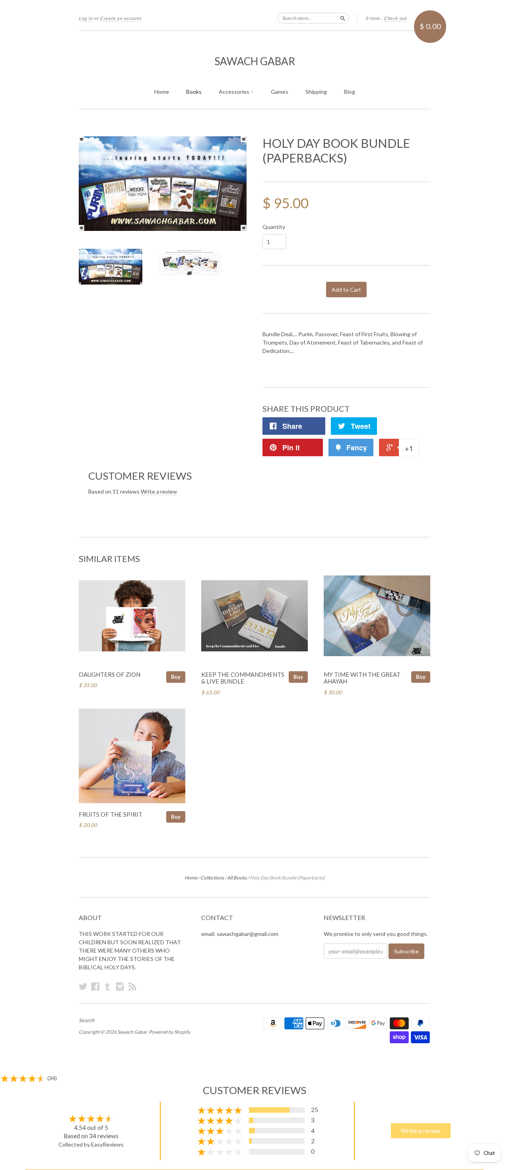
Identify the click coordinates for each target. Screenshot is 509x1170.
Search (86, 1020)
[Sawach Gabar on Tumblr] (107, 986)
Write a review (159, 491)
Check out (395, 18)
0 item (372, 18)
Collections (212, 878)
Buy (176, 677)
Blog (349, 91)
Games (279, 91)
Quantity (273, 227)
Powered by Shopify (169, 1032)
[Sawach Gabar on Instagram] (120, 986)
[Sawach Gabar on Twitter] (83, 986)
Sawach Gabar (254, 61)
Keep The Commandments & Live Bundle (242, 678)
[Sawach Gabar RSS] (132, 986)
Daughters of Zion (109, 674)
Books (194, 91)
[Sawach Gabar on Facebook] (95, 986)
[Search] (342, 17)
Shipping (316, 91)
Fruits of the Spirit (110, 814)
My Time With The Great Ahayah (362, 678)
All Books (237, 878)
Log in (86, 18)
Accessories (235, 91)
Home (161, 91)
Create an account (121, 18)
